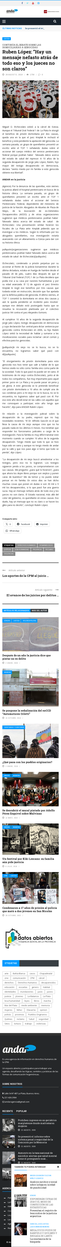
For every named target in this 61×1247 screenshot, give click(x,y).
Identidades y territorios (14, 727)
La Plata (47, 996)
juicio (40, 991)
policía (8, 1014)
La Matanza (33, 996)
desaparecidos (46, 545)
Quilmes (8, 1019)
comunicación (19, 978)
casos (32, 973)
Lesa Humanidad (36, 1227)
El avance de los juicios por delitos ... (33, 595)
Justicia (7, 39)
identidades (10, 991)
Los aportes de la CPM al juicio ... (25, 576)
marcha (47, 1000)
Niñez (19, 1010)
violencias (8, 554)
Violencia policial (29, 621)
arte (6, 973)
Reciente (7, 1111)
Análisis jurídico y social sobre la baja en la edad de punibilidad (43, 1184)
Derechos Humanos (26, 545)
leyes (27, 1000)
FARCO (11, 1206)
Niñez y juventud (36, 1178)
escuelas (23, 987)
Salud (31, 1019)
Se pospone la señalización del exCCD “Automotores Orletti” (26, 712)
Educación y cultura (43, 1176)
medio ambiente (29, 1005)
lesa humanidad (22, 549)
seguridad (43, 1019)
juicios (50, 991)
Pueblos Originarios (37, 1014)
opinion (43, 1010)
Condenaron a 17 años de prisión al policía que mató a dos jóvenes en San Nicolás (29, 909)
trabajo (28, 1023)
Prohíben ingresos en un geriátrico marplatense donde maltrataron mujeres (37, 1123)
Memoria (7, 672)
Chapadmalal (46, 973)
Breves (7, 776)
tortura (17, 1023)
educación (9, 987)
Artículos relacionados (16, 611)
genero (35, 987)
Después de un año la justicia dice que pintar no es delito (26, 657)
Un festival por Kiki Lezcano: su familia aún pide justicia (28, 860)
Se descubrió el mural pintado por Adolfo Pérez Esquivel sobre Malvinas (28, 812)
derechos (9, 982)
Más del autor (39, 611)
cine (6, 978)
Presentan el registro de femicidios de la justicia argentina (43, 1208)
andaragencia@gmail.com (17, 1101)
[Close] (58, 1167)
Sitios (7, 1023)
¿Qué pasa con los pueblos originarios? (27, 762)
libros (36, 1000)
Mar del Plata (11, 1005)
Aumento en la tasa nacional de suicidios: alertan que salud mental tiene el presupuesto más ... (37, 1155)
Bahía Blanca (19, 973)
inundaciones (26, 991)
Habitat (46, 987)
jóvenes (19, 996)
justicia (7, 549)
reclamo (49, 549)
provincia (37, 549)
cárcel (41, 978)
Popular (21, 1111)
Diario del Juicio (36, 1224)
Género (7, 621)
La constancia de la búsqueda (43, 1236)
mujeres (8, 1010)
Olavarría (31, 1010)
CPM (5, 876)
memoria (45, 1005)
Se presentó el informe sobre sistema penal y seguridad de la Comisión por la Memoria (35, 1139)
